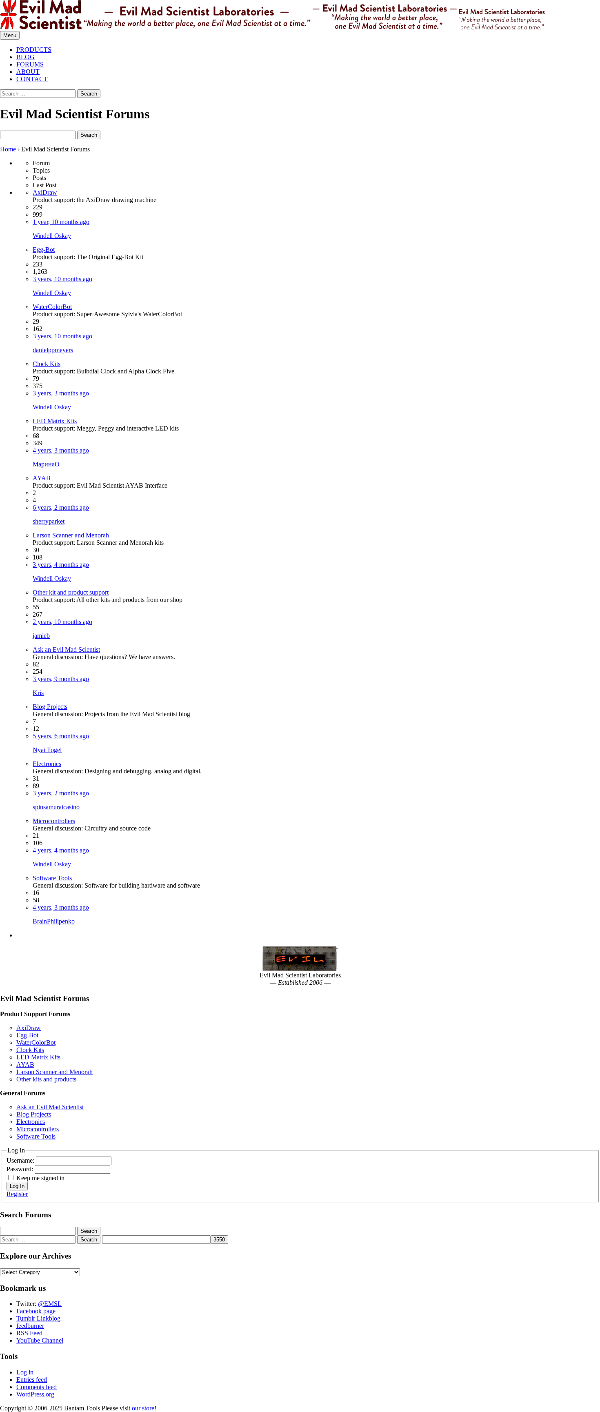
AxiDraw (45, 192)
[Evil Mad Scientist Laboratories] (300, 15)
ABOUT (28, 71)
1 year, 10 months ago (61, 221)
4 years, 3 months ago (61, 450)
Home (8, 149)
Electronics (47, 763)
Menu (9, 35)
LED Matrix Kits (55, 420)
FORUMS (30, 64)
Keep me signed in (40, 1177)
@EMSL (50, 1303)
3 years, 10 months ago (62, 278)
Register (17, 1193)
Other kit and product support (71, 592)
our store (143, 1408)
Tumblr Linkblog (38, 1318)
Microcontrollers (54, 820)
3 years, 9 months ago (61, 678)
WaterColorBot (52, 306)
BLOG (25, 56)
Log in (24, 1372)
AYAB (42, 478)
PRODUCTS (33, 49)
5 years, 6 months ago (61, 736)
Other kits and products (46, 1079)
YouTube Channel (39, 1340)
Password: (21, 1169)
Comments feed (36, 1386)
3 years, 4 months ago (61, 564)
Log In (17, 1186)
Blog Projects (50, 706)
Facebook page (36, 1311)
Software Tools (52, 878)
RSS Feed (29, 1333)
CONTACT (32, 78)
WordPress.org (35, 1394)
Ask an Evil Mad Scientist (66, 649)
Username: (21, 1160)
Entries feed (31, 1379)
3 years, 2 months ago (61, 793)
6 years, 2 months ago (61, 507)
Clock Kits (46, 363)
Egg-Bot (44, 249)
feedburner (30, 1325)
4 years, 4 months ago (61, 850)
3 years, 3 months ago (61, 393)
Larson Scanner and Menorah (71, 535)
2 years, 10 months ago (62, 621)
